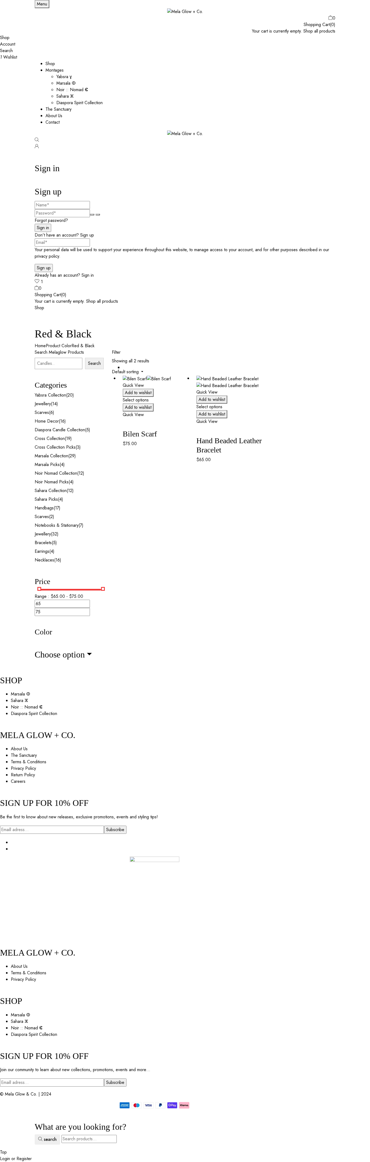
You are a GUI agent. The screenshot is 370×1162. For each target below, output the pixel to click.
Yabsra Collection (50, 395)
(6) (51, 412)
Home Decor (47, 421)
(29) (72, 456)
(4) (62, 464)
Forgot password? (51, 220)
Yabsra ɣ (64, 77)
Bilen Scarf (140, 434)
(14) (54, 404)
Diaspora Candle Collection (60, 430)
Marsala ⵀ (66, 83)
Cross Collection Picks (55, 447)
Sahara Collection (51, 490)
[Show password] (92, 214)
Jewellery (43, 404)
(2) (51, 516)
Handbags (44, 508)
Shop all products (319, 31)
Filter (116, 352)
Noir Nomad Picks (52, 482)
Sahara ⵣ (65, 96)
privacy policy (47, 256)
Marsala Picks (47, 464)
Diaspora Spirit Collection (79, 103)
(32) (55, 534)
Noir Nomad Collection (56, 473)
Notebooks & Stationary (57, 525)
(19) (68, 438)
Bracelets (43, 543)
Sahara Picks (46, 499)
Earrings (42, 551)
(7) (81, 525)
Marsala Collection (51, 456)
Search (94, 363)
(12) (80, 473)
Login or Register (16, 1158)
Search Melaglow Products (59, 352)
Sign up (87, 235)
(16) (62, 421)
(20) (70, 395)
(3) (78, 447)
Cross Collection (50, 438)
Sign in (88, 275)
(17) (57, 508)
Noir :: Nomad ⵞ (72, 90)
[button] (185, 18)
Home (40, 346)
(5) (87, 430)
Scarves (42, 412)
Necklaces (44, 560)
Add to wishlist (138, 393)
